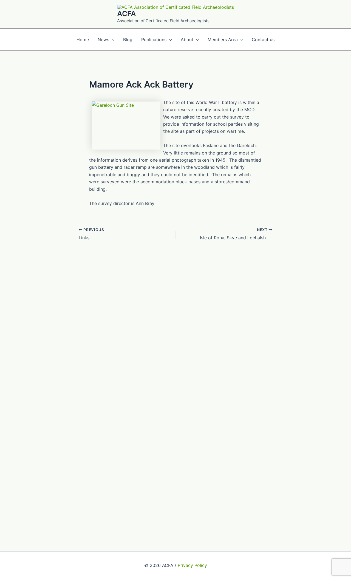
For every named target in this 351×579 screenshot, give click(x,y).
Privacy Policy (192, 565)
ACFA (126, 13)
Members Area (223, 39)
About (187, 39)
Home (83, 39)
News (103, 39)
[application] (112, 39)
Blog (127, 39)
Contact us (263, 39)
